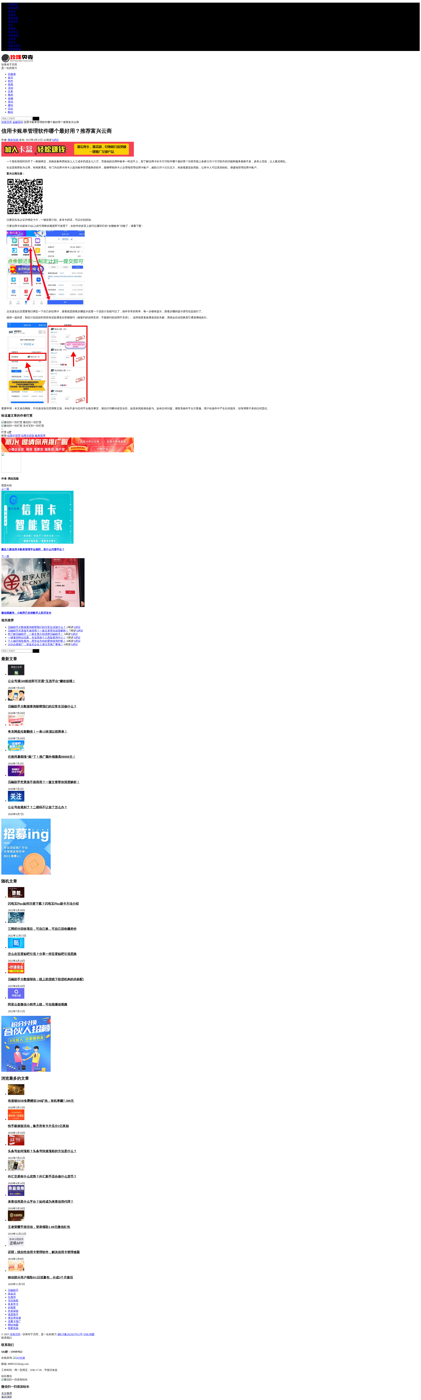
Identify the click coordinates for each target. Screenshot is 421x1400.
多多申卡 (13, 31)
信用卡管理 (213, 161)
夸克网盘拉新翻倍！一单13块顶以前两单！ (37, 731)
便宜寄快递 (14, 49)
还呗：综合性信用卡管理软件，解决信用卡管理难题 (44, 1252)
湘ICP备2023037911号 (70, 1334)
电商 (10, 84)
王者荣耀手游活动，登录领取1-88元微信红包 (39, 1227)
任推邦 (12, 14)
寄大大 (12, 42)
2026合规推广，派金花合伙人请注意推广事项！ (35, 644)
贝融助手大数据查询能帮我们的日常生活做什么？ (37, 627)
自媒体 (12, 74)
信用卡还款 (163, 167)
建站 (10, 105)
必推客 (12, 28)
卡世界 (12, 38)
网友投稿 (13, 139)
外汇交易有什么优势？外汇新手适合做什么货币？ (42, 1176)
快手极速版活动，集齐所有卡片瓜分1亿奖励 (38, 1126)
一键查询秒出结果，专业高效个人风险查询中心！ (37, 637)
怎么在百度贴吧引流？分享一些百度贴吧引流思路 (42, 954)
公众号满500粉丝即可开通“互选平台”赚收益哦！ (41, 681)
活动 (10, 88)
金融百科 (17, 122)
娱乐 (10, 77)
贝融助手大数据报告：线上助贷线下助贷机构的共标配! (46, 979)
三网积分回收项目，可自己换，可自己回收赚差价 (42, 928)
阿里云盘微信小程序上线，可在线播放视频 (37, 1004)
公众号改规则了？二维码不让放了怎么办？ (37, 807)
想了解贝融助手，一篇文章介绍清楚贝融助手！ (35, 634)
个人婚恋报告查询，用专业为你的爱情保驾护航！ (37, 641)
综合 (10, 108)
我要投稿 (13, 1328)
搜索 (36, 118)
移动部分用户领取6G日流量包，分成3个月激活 (40, 1277)
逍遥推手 (13, 21)
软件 (10, 81)
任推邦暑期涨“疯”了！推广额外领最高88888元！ (42, 756)
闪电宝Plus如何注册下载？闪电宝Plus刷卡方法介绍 (43, 903)
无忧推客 (13, 7)
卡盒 (10, 25)
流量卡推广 (14, 45)
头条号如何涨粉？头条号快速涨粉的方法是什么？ (42, 1151)
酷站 (10, 112)
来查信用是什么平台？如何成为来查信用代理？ (41, 1201)
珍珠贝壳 (6, 122)
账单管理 (162, 161)
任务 (10, 91)
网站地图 (13, 1324)
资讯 (10, 101)
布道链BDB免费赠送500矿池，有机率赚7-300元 (41, 1101)
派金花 (12, 11)
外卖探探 (13, 35)
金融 (10, 98)
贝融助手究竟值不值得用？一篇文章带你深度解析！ (38, 630)
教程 (10, 94)
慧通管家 (13, 18)
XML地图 (88, 1334)
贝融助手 (13, 4)
